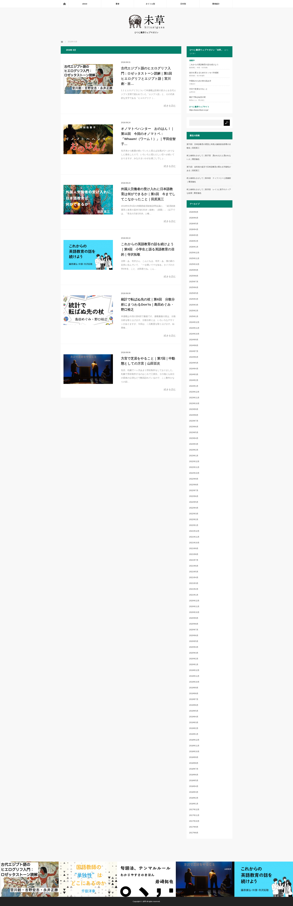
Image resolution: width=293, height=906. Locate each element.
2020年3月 (193, 653)
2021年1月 (193, 595)
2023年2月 (193, 450)
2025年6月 (193, 287)
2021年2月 (193, 589)
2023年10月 (194, 403)
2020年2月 (193, 659)
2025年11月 (194, 258)
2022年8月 (193, 485)
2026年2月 (193, 241)
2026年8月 (193, 212)
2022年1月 (193, 525)
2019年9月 (193, 688)
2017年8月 (193, 833)
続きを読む (170, 105)
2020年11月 (194, 606)
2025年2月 (193, 311)
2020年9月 (193, 618)
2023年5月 (193, 432)
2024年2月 (193, 380)
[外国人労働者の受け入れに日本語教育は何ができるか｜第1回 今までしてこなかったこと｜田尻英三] (88, 199)
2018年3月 (193, 792)
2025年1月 (193, 316)
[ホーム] (64, 4)
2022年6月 (193, 496)
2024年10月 (194, 334)
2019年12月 (194, 670)
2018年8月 (193, 763)
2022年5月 (193, 502)
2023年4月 (193, 438)
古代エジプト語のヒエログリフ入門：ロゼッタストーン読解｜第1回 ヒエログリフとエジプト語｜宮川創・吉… (146, 75)
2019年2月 (193, 728)
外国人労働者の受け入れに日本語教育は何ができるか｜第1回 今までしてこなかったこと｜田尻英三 (148, 194)
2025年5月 (193, 293)
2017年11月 (194, 815)
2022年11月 (194, 467)
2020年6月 (193, 635)
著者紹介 (216, 4)
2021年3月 (193, 583)
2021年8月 (193, 554)
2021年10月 (194, 543)
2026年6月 (193, 218)
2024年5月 (193, 363)
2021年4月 (193, 577)
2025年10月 (194, 264)
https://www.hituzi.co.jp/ (198, 110)
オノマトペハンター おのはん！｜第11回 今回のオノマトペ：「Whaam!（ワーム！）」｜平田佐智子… (148, 136)
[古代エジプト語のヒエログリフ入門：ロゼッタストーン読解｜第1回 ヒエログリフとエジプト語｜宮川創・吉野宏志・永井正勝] (88, 78)
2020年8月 (193, 624)
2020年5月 (193, 641)
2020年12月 (194, 601)
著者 (117, 4)
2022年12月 (194, 461)
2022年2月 (193, 519)
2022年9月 (193, 479)
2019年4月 (193, 717)
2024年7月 (193, 351)
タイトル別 (150, 4)
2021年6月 (193, 566)
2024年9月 (193, 340)
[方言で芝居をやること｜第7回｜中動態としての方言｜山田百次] (88, 369)
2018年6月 (193, 775)
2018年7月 (193, 769)
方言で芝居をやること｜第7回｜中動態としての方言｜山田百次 (148, 361)
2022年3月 (193, 514)
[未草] (147, 28)
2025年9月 (193, 270)
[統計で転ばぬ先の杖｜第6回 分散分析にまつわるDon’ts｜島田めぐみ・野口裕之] (88, 310)
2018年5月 (193, 780)
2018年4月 (193, 786)
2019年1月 (193, 734)
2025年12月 (194, 253)
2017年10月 (194, 821)
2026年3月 (193, 235)
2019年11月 (194, 676)
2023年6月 (193, 427)
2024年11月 (194, 328)
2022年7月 (193, 490)
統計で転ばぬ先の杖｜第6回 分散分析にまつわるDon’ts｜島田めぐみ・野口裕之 (148, 304)
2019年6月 (193, 705)
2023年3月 (193, 444)
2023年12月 (194, 392)
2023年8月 (193, 415)
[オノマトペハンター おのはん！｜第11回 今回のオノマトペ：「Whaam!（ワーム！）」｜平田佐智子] (88, 139)
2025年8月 (193, 276)
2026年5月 (193, 224)
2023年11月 (194, 398)
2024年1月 (193, 386)
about (84, 4)
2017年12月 (194, 809)
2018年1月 (193, 804)
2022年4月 (193, 508)
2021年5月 (193, 572)
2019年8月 (193, 693)
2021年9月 (193, 548)
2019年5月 (193, 711)
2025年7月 (193, 282)
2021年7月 (193, 560)
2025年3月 (193, 305)
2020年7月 (193, 630)
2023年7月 (193, 421)
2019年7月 (193, 699)
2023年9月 (193, 409)
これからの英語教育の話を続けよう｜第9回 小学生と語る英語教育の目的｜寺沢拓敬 (148, 249)
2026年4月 (193, 229)
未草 (144, 901)
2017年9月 (193, 827)
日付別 (183, 4)
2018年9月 (193, 757)
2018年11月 (194, 746)
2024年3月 (193, 374)
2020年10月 (194, 612)
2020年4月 (193, 647)
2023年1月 (193, 456)
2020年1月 (193, 664)
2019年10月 (194, 682)
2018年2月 (193, 798)
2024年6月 (193, 357)
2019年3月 (193, 722)
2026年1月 (193, 247)
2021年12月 (194, 531)
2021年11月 (194, 537)
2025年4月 (193, 299)
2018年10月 (194, 751)
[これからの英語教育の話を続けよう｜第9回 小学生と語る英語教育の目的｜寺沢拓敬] (88, 254)
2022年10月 (194, 473)
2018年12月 (194, 740)
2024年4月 (193, 369)
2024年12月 (194, 322)
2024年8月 (193, 345)
